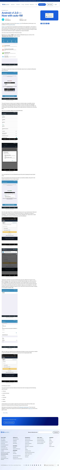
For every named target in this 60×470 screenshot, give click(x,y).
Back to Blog (5, 412)
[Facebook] (43, 23)
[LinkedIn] (45, 23)
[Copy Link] (48, 23)
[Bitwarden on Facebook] (36, 465)
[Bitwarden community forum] (28, 465)
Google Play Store (11, 24)
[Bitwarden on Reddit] (26, 465)
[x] (41, 23)
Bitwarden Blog (5, 10)
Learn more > (39, 0)
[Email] (47, 23)
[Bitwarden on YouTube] (32, 465)
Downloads (27, 4)
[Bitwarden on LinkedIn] (34, 465)
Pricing (23, 4)
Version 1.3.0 (4, 26)
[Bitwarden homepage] (5, 4)
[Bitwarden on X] (24, 465)
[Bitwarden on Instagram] (38, 465)
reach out (30, 408)
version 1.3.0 (18, 23)
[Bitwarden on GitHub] (30, 465)
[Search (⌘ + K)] (36, 4)
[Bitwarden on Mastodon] (40, 465)
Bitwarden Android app (24, 407)
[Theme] (58, 465)
